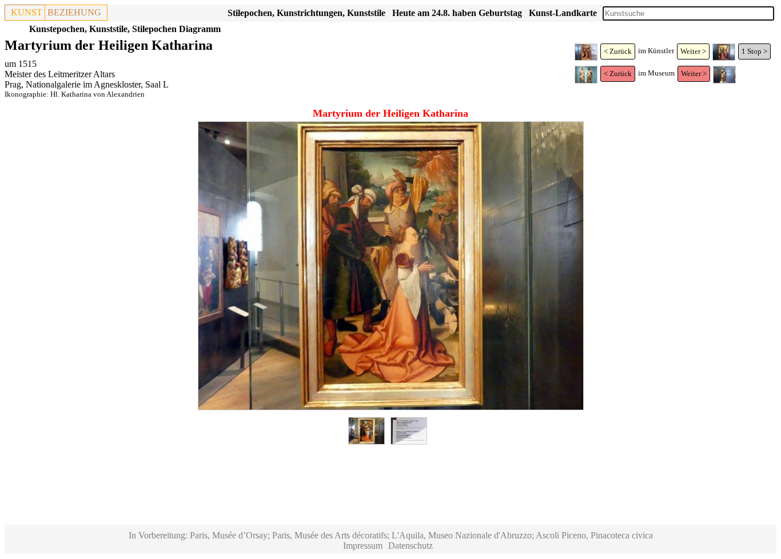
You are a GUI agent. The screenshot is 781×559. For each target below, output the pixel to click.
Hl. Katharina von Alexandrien (97, 94)
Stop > (757, 51)
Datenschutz (410, 545)
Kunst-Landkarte (563, 13)
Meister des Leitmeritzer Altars (60, 74)
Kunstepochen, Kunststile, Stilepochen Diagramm (125, 29)
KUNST (26, 12)
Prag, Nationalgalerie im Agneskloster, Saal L (87, 84)
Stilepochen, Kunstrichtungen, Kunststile (306, 13)
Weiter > (693, 51)
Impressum (362, 545)
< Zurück (618, 51)
